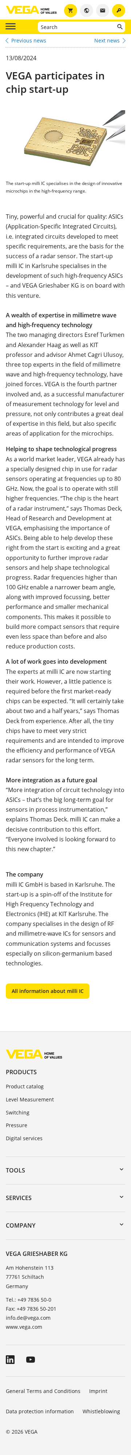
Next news (107, 40)
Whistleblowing (101, 1411)
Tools (15, 1170)
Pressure (16, 1125)
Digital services (24, 1138)
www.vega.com (24, 1326)
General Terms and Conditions (43, 1391)
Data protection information (40, 1411)
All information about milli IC (48, 991)
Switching (17, 1112)
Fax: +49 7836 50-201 (31, 1308)
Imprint (98, 1391)
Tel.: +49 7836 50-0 (28, 1299)
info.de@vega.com (28, 1317)
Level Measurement (30, 1099)
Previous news (28, 40)
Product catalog (25, 1086)
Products (21, 1072)
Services (19, 1198)
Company (20, 1225)
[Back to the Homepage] (34, 1053)
